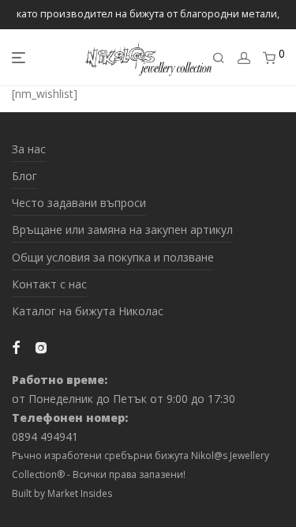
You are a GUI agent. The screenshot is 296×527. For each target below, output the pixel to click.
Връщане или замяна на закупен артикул (122, 229)
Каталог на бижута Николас (87, 310)
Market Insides (79, 493)
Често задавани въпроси (79, 202)
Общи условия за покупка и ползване (113, 257)
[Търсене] (218, 58)
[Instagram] (41, 346)
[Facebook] (16, 346)
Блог (24, 175)
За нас (29, 148)
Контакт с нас (49, 284)
